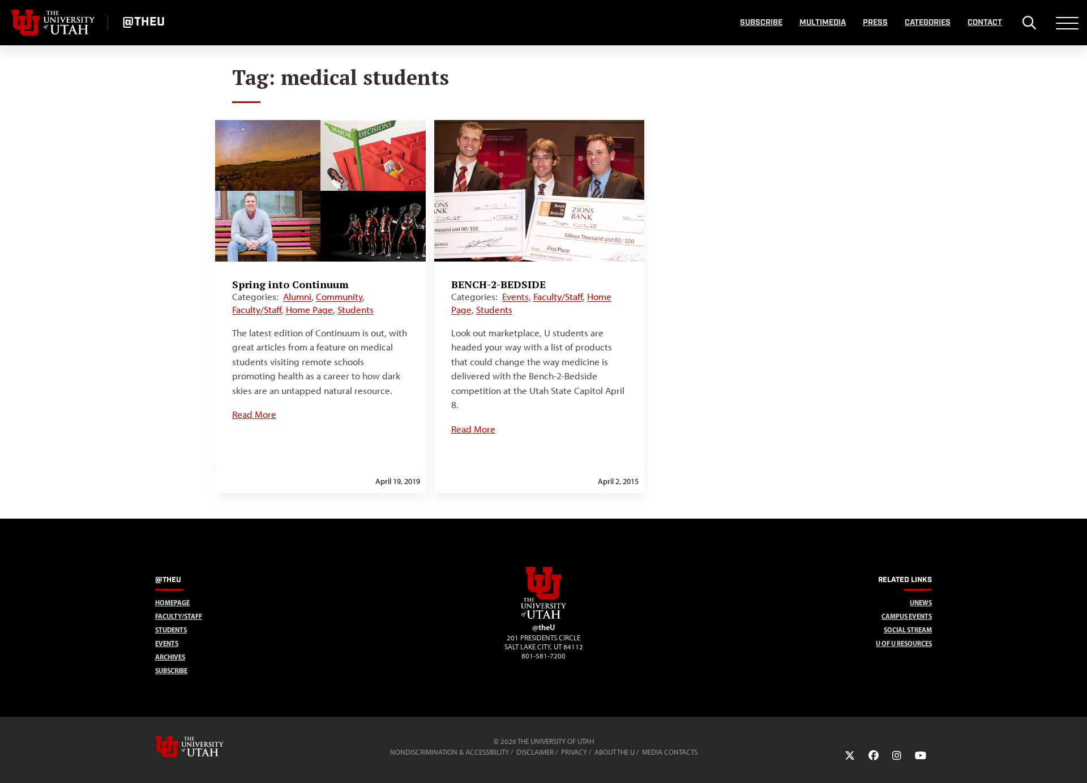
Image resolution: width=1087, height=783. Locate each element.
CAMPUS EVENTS (906, 616)
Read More (254, 414)
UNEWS (921, 602)
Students (355, 309)
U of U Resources (904, 643)
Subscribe (761, 23)
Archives (170, 657)
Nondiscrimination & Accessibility (449, 752)
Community (339, 296)
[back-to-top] (1073, 760)
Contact (985, 23)
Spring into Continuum (290, 284)
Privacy (574, 752)
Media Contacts (669, 752)
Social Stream (908, 630)
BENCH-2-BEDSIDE (498, 284)
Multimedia (822, 23)
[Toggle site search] (1029, 22)
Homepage (172, 602)
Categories (928, 23)
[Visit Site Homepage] (543, 617)
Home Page (309, 309)
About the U (614, 752)
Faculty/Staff (256, 309)
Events (515, 296)
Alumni (297, 296)
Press (875, 23)
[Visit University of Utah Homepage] (53, 22)
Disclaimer (535, 752)
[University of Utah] (205, 747)
